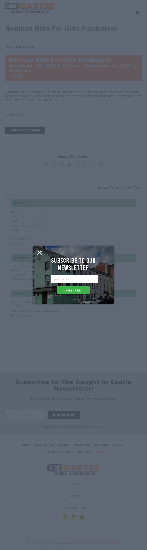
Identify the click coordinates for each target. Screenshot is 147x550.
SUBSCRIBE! (73, 290)
